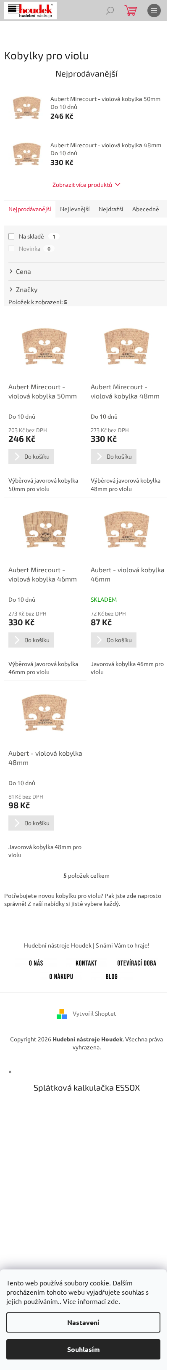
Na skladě (37, 236)
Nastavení (83, 1322)
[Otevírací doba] (137, 961)
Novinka (34, 248)
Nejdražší (111, 208)
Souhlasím (83, 1349)
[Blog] (112, 975)
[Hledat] (110, 10)
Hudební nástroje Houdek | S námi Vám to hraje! (86, 945)
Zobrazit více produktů (82, 184)
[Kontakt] (86, 961)
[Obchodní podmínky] (61, 975)
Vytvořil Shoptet (94, 1013)
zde (112, 1301)
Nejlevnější (75, 208)
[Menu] (154, 10)
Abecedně (145, 208)
